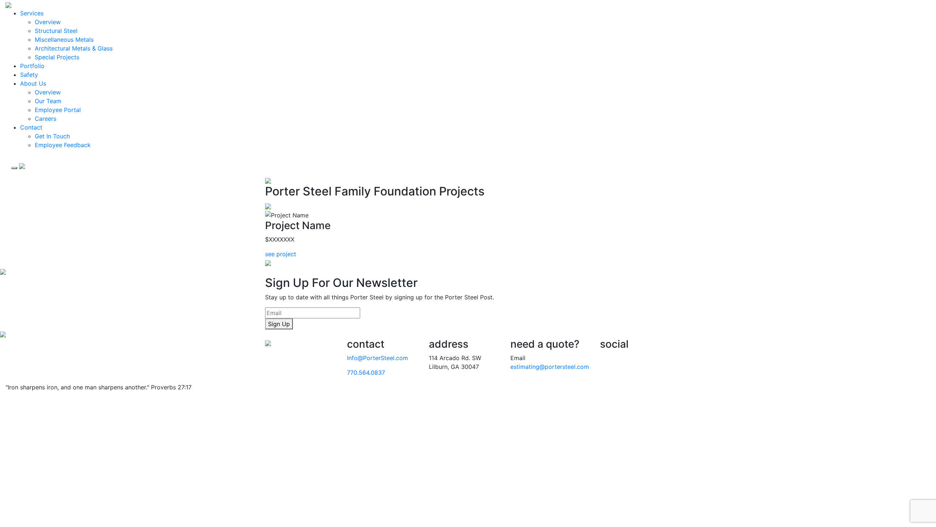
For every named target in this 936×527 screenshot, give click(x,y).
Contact (31, 127)
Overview (48, 22)
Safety (29, 74)
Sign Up (279, 324)
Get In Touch (52, 136)
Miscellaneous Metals (64, 39)
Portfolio (32, 66)
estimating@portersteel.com (549, 366)
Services (32, 13)
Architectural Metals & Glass (74, 48)
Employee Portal (58, 109)
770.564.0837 (366, 372)
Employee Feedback (63, 145)
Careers (45, 118)
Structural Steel (56, 30)
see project (280, 254)
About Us (33, 83)
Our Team (48, 101)
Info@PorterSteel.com (377, 358)
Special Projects (57, 57)
